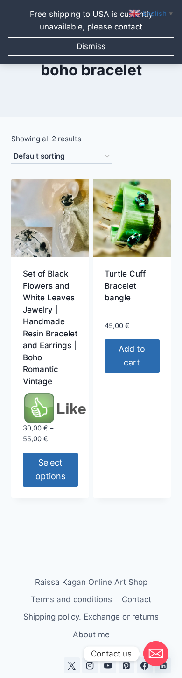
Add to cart (132, 355)
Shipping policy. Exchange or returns (91, 616)
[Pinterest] (126, 665)
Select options (50, 469)
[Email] (155, 653)
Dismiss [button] (91, 46)
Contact (136, 599)
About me (91, 634)
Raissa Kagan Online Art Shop (91, 582)
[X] (72, 665)
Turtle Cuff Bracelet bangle (125, 285)
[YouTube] (108, 665)
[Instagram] (90, 665)
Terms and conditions (71, 599)
